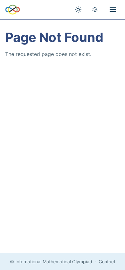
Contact (107, 261)
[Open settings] (95, 9)
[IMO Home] (12, 9)
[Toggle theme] (78, 9)
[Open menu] (113, 10)
